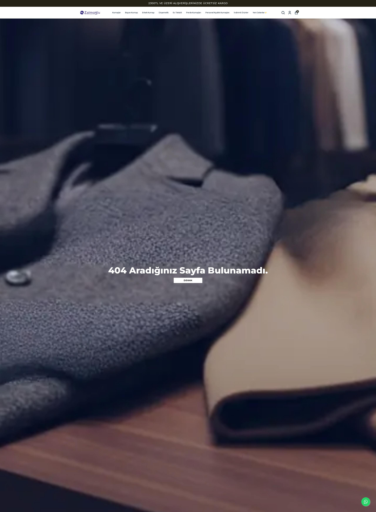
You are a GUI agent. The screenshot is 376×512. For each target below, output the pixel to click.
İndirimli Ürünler (241, 12)
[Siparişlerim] (290, 13)
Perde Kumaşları (193, 12)
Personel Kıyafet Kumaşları (217, 12)
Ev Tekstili (177, 12)
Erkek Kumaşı (148, 12)
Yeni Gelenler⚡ (260, 12)
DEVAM (188, 280)
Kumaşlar (116, 12)
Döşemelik (163, 12)
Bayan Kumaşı (131, 12)
